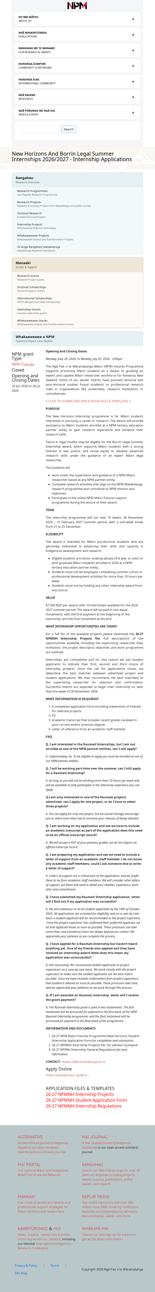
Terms (54, 1265)
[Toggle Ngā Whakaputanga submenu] (133, 34)
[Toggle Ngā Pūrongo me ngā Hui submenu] (133, 112)
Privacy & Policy (26, 1265)
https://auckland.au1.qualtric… (68, 1075)
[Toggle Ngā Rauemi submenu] (133, 97)
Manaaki (26, 1196)
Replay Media (95, 1196)
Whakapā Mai (95, 1228)
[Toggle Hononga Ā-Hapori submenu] (133, 65)
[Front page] (77, 5)
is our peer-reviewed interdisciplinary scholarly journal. (43, 1147)
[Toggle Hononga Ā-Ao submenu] (133, 81)
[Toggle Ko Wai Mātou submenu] (133, 18)
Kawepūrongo (33, 1228)
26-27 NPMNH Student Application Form (86, 1100)
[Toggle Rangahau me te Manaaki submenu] (133, 50)
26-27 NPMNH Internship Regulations (84, 1106)
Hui (56, 1228)
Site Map (21, 1273)
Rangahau (92, 1164)
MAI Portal (29, 1164)
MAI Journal (95, 1137)
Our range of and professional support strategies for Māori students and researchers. (44, 1207)
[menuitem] (74, 18)
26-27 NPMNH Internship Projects (80, 1094)
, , (29, 1234)
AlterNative (30, 1137)
